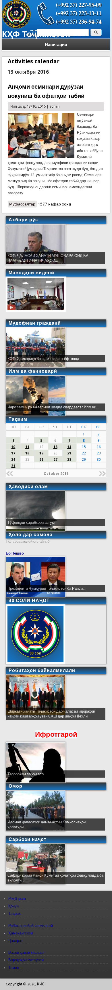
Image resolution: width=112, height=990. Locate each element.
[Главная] (16, 27)
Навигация (56, 44)
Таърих (14, 913)
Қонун (13, 906)
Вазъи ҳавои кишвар (25, 952)
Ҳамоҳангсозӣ (20, 933)
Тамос (13, 968)
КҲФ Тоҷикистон (36, 34)
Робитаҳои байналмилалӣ (30, 926)
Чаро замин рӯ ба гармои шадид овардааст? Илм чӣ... (53, 407)
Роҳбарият (17, 898)
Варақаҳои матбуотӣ (26, 960)
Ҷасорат (15, 940)
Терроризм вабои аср (25, 774)
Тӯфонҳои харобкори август (31, 522)
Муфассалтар (23, 204)
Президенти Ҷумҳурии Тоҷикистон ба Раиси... (46, 588)
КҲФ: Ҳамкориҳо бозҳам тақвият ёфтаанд (43, 359)
